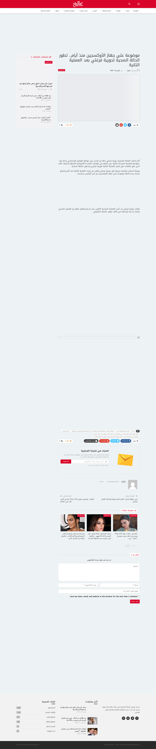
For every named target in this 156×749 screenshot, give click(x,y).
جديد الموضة (51, 731)
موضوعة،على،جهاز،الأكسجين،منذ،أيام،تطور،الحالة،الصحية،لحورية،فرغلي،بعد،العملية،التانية (117, 437)
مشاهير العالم (50, 721)
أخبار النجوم (61, 70)
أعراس (95, 10)
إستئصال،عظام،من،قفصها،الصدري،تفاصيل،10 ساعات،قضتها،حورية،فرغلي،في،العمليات (92, 431)
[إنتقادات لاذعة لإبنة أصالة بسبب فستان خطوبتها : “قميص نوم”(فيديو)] (93, 731)
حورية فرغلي (66, 431)
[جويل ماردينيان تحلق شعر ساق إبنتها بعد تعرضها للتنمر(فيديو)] (35, 71)
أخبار (133, 431)
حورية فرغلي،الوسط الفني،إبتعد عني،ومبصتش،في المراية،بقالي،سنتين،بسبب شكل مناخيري (116, 434)
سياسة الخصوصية (108, 744)
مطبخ (57, 10)
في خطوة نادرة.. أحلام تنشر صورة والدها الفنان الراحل (119, 500)
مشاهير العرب (50, 717)
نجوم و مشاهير (70, 10)
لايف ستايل (83, 10)
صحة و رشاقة (106, 10)
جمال (128, 10)
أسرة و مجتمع (45, 10)
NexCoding (35, 744)
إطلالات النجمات (50, 712)
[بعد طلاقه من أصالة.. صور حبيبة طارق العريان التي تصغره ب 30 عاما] (93, 721)
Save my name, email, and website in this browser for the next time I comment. (104, 596)
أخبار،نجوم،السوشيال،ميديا (123, 431)
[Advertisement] (78, 35)
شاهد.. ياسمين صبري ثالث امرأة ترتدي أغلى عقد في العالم (77, 500)
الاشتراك (66, 461)
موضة (118, 10)
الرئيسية (135, 10)
